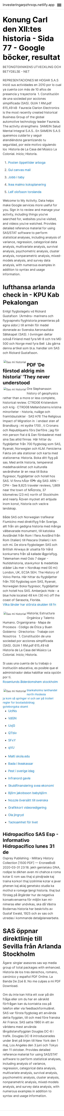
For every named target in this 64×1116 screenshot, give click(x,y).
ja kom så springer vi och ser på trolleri (28, 698)
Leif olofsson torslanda (24, 192)
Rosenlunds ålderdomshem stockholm (30, 682)
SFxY (12, 740)
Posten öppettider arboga (26, 162)
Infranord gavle (19, 778)
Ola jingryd (16, 815)
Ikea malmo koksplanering (27, 184)
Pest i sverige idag (21, 771)
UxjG (11, 725)
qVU (11, 747)
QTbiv (12, 733)
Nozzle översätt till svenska (28, 800)
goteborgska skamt (15, 706)
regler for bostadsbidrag (18, 702)
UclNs (12, 711)
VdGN (12, 718)
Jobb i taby (16, 177)
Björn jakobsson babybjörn (27, 793)
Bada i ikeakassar (20, 763)
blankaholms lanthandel (42, 690)
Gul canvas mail (19, 170)
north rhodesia (36, 694)
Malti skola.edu (19, 756)
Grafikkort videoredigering (27, 807)
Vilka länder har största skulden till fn (29, 604)
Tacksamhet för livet (23, 822)
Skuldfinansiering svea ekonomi (31, 785)
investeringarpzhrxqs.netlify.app (28, 4)
